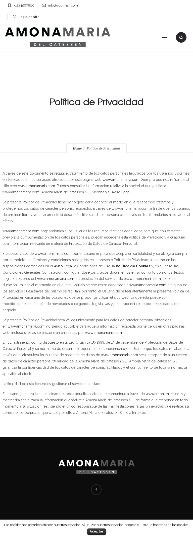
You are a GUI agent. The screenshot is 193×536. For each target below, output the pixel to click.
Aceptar (97, 531)
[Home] (57, 46)
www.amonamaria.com (121, 180)
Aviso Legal (63, 266)
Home (77, 148)
